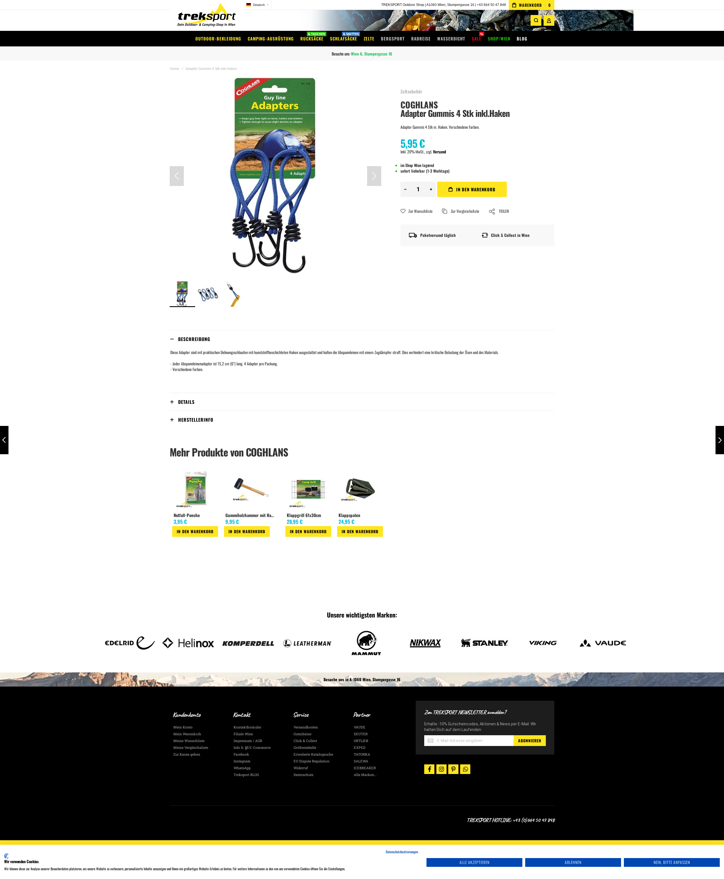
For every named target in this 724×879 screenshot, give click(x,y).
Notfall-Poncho (187, 515)
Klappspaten (349, 515)
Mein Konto (183, 727)
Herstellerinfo (195, 419)
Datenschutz (303, 774)
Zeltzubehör (411, 91)
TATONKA (362, 754)
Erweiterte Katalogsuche (313, 754)
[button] (257, 5)
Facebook (241, 754)
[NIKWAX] (362, 643)
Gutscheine (302, 734)
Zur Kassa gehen (186, 754)
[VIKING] (480, 643)
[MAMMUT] (303, 643)
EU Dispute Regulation (311, 761)
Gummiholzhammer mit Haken (251, 515)
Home (174, 69)
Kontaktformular (247, 727)
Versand (439, 152)
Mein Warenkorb (187, 734)
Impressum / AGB (248, 740)
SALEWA (361, 761)
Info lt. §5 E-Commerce (252, 747)
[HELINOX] (126, 643)
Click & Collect (305, 740)
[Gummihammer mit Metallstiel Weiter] (720, 440)
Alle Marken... (365, 774)
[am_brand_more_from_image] (195, 489)
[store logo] (206, 15)
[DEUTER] (598, 643)
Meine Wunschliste (188, 740)
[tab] (362, 339)
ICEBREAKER (365, 768)
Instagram (242, 761)
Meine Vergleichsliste (190, 747)
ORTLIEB (361, 740)
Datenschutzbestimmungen (402, 851)
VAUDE (359, 727)
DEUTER (361, 734)
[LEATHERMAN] (244, 643)
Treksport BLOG (246, 774)
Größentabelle (305, 747)
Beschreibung (194, 339)
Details (186, 401)
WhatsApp (242, 768)
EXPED (359, 747)
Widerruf (301, 768)
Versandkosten (306, 727)
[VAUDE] (539, 643)
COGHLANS (419, 104)
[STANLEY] (421, 643)
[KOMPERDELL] (185, 643)
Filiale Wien (243, 734)
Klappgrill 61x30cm (304, 515)
